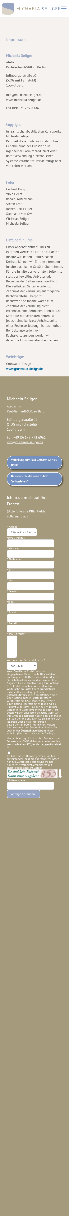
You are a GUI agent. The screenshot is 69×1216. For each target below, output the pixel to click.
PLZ (11, 570)
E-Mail (12, 612)
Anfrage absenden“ (23, 794)
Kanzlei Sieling (45, 733)
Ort (11, 580)
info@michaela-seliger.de (25, 442)
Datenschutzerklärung (34, 730)
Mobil (10, 601)
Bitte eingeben (17, 780)
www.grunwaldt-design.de (24, 369)
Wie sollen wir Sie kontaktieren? (26, 660)
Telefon (13, 591)
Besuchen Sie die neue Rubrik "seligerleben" (29, 478)
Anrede (13, 526)
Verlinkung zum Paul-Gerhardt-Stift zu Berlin (34, 462)
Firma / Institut (16, 537)
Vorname (14, 548)
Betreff (13, 623)
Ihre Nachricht (17, 633)
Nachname (15, 559)
